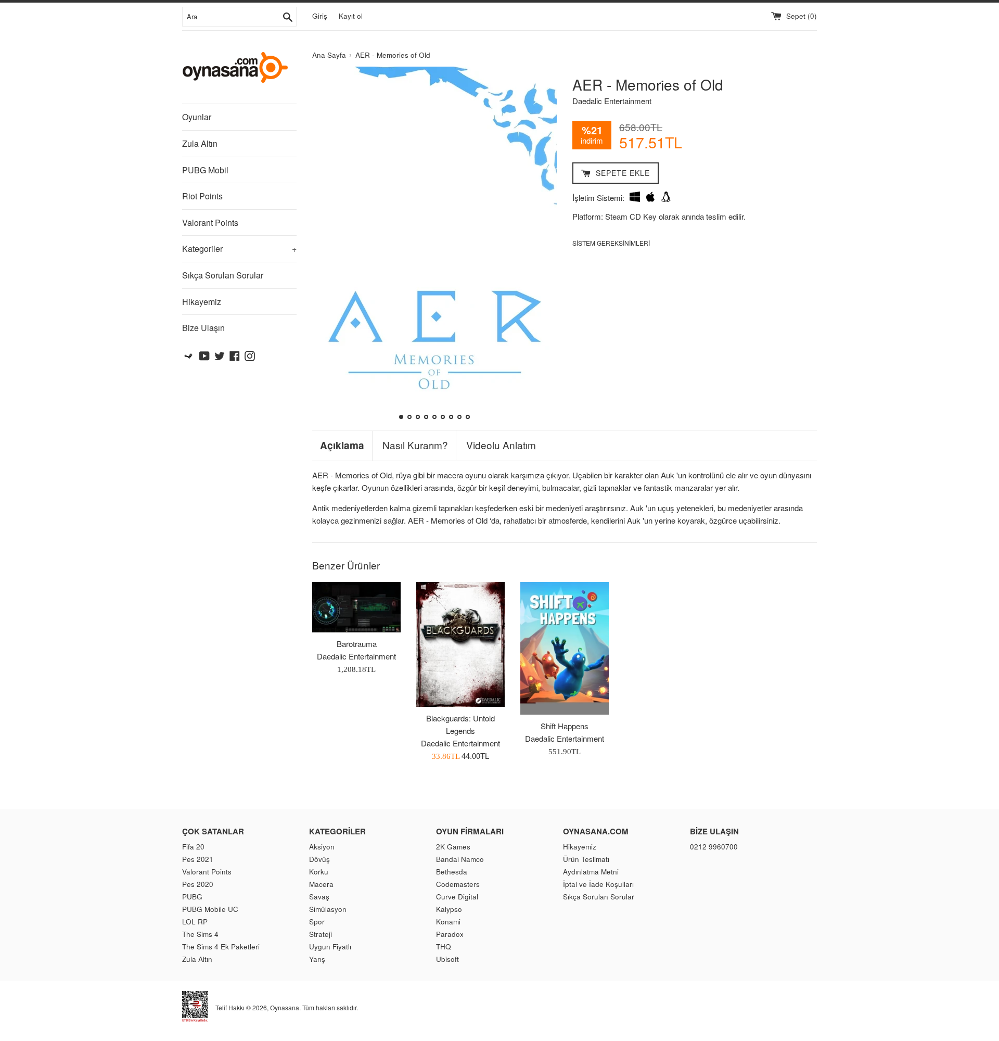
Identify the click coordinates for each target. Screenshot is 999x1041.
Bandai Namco (460, 859)
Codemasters (458, 884)
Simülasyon (328, 909)
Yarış (317, 959)
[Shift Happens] (564, 648)
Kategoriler (239, 249)
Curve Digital (457, 897)
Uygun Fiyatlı (330, 946)
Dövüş (319, 859)
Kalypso (449, 909)
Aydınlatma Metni (591, 872)
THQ (443, 946)
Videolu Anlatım (501, 445)
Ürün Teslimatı (586, 859)
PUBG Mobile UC (210, 909)
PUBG (192, 897)
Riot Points (202, 196)
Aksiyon (322, 847)
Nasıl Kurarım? (415, 445)
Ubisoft (447, 959)
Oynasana (284, 1007)
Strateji (320, 934)
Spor (317, 921)
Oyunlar (196, 117)
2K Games (453, 847)
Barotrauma (357, 643)
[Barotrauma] (356, 607)
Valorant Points (210, 222)
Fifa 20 (193, 847)
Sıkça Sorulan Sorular (222, 275)
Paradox (450, 934)
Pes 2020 (197, 884)
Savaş (319, 897)
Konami (448, 921)
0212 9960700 (714, 847)
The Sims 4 (200, 934)
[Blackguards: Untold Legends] (460, 644)
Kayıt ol (351, 16)
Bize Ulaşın (203, 328)
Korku (318, 872)
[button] (324, 244)
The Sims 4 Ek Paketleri (221, 946)
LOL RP (195, 921)
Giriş (319, 16)
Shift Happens (564, 725)
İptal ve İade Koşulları (598, 884)
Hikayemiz (201, 302)
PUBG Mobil (205, 170)
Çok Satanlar (213, 831)
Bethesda (451, 872)
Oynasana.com (596, 831)
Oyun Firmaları (470, 831)
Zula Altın (199, 143)
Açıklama (342, 445)
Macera (321, 884)
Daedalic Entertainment (611, 100)
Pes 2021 (197, 859)
